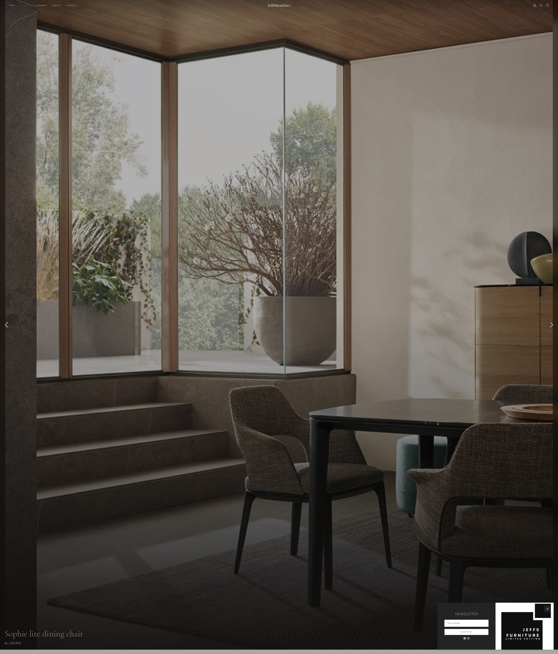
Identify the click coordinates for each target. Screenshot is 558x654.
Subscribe (466, 632)
